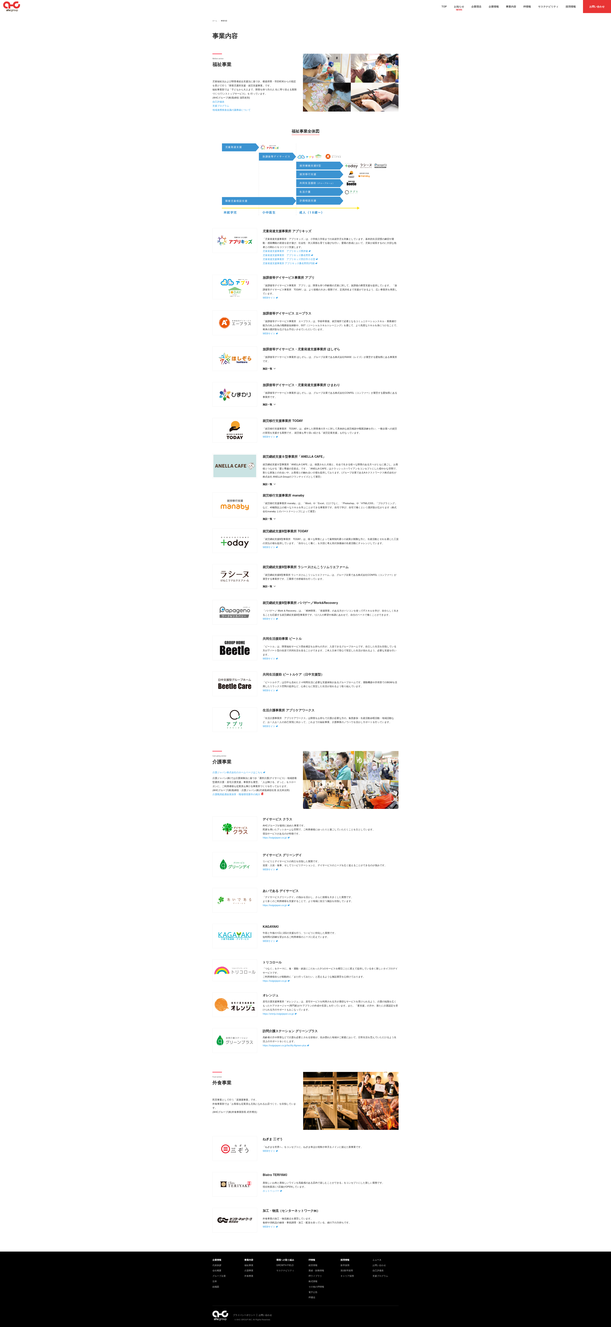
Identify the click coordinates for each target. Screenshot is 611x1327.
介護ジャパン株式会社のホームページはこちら (237, 772)
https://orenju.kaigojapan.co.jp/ (278, 1013)
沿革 (214, 1281)
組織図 (215, 1286)
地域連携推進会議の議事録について (231, 109)
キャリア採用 (347, 1275)
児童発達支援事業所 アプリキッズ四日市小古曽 (289, 259)
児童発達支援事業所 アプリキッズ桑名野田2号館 (289, 263)
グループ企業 (219, 1275)
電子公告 (313, 1292)
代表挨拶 (216, 1265)
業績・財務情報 (316, 1270)
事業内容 (511, 6)
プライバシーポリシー (244, 1314)
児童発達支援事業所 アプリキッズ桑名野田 (286, 255)
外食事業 (248, 1275)
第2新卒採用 (347, 1270)
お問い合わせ (597, 6)
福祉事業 (248, 1265)
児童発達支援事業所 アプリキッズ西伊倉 (285, 251)
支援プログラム (220, 105)
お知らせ (459, 7)
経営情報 (313, 1265)
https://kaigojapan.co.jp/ (275, 837)
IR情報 (527, 6)
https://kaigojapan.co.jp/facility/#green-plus (284, 1045)
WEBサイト (269, 297)
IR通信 (312, 1297)
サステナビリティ (548, 6)
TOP (444, 6)
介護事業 (248, 1270)
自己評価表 (218, 101)
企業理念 (476, 6)
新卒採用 (345, 1265)
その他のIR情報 (316, 1286)
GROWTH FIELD (285, 1265)
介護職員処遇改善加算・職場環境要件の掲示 (236, 794)
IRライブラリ (315, 1275)
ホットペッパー (271, 1190)
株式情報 (313, 1281)
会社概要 (216, 1270)
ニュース (376, 1259)
